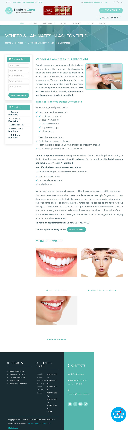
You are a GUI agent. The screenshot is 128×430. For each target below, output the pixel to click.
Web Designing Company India (39, 423)
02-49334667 (110, 17)
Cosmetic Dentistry (37, 43)
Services (19, 43)
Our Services (48, 23)
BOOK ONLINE (110, 10)
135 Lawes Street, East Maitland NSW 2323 (24, 2)
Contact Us (103, 23)
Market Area (13, 428)
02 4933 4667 (82, 223)
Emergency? (77, 23)
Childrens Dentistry (14, 136)
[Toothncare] (20, 11)
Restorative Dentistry (15, 130)
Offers (63, 23)
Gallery (90, 23)
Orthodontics (17, 125)
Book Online (76, 230)
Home (22, 23)
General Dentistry (13, 113)
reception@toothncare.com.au (96, 2)
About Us (33, 23)
